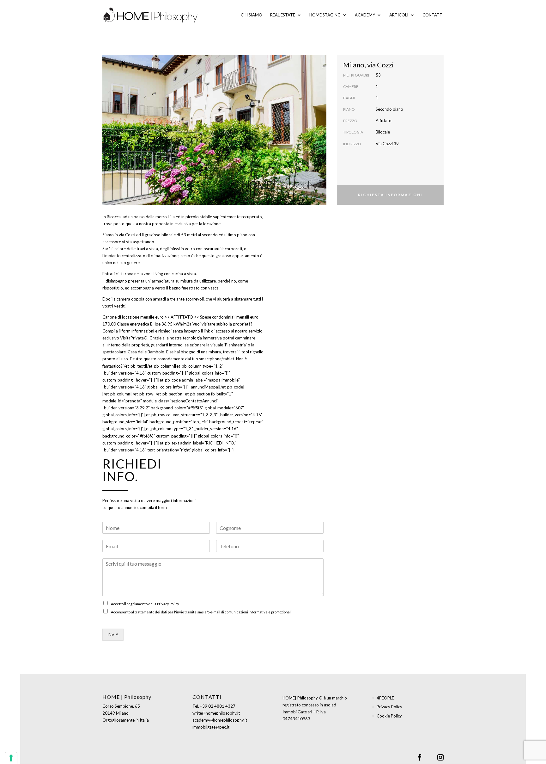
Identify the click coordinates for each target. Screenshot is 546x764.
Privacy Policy (168, 604)
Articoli (398, 15)
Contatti (433, 15)
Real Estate (282, 15)
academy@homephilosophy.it (219, 720)
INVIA (112, 634)
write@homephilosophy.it (216, 713)
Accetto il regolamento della (145, 604)
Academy (365, 15)
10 (228, 192)
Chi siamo (251, 15)
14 (249, 192)
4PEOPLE (385, 697)
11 (233, 192)
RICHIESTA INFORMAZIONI (390, 194)
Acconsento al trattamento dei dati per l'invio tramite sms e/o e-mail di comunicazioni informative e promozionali (201, 612)
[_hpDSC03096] (214, 203)
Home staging (325, 15)
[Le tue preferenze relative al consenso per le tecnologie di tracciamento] (11, 758)
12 (239, 192)
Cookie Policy (389, 715)
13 (244, 192)
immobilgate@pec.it (210, 727)
